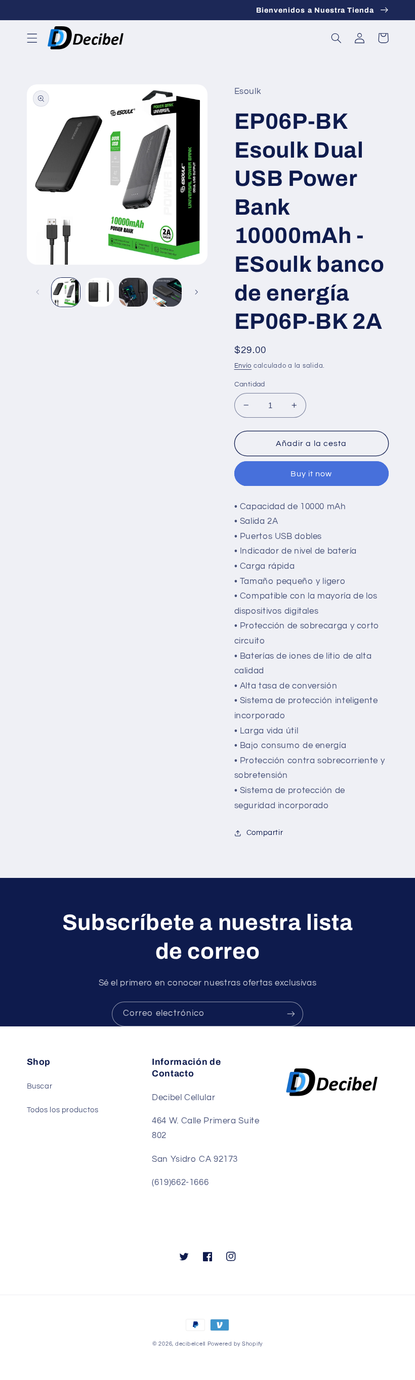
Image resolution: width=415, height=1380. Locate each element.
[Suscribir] (291, 1014)
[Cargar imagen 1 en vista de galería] (66, 292)
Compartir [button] (264, 832)
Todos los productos (63, 1110)
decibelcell (190, 1344)
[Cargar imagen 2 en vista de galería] (100, 292)
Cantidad (249, 384)
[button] (32, 38)
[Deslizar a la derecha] (196, 292)
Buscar (40, 1086)
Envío (243, 366)
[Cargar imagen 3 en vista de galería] (133, 292)
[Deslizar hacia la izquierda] (38, 292)
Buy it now (311, 474)
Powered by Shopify (235, 1344)
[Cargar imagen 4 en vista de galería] (167, 292)
